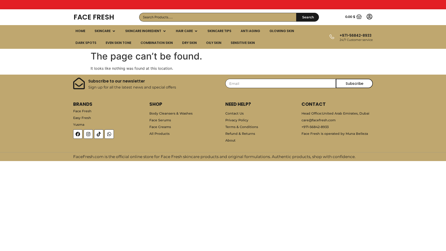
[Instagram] (88, 134)
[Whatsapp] (109, 134)
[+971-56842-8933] (331, 37)
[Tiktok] (98, 134)
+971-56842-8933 (355, 35)
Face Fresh (94, 17)
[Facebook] (77, 134)
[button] (105, 31)
